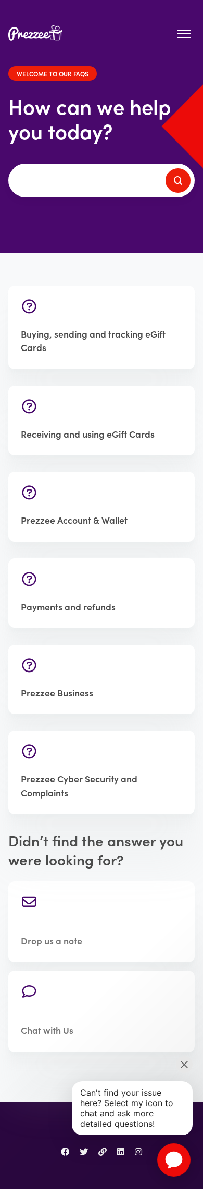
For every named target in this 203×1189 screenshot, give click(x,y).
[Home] (38, 34)
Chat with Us (47, 1030)
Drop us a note (51, 940)
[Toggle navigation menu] (184, 34)
